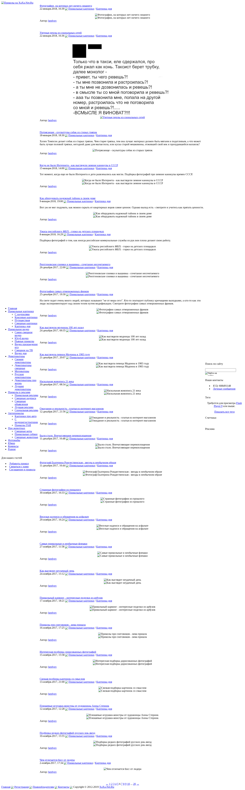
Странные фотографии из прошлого (60, 489)
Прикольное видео (18, 329)
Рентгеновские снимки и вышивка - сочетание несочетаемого (75, 264)
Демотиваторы (16, 356)
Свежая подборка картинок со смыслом (62, 678)
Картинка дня (22, 326)
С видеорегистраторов (26, 421)
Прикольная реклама (26, 395)
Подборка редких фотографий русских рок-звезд (67, 733)
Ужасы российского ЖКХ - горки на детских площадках (72, 231)
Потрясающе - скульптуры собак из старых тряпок (68, 132)
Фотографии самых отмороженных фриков (64, 291)
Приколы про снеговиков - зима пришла (63, 624)
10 (128, 784)
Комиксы (13, 446)
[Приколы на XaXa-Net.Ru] (17, 2)
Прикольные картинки (21, 311)
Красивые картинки (26, 317)
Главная (12, 308)
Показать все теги (224, 411)
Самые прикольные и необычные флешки (63, 543)
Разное (12, 449)
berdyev (52, 20)
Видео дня (20, 353)
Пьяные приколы (24, 341)
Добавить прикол (19, 463)
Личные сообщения (224, 388)
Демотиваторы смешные (23, 367)
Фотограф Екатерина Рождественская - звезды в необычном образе (78, 462)
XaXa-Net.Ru (106, 787)
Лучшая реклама (24, 407)
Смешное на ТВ (24, 350)
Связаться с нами (19, 466)
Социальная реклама (26, 410)
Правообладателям (43, 787)
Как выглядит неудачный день (57, 570)
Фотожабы (14, 440)
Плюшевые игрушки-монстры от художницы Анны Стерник (74, 705)
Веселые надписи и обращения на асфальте (64, 516)
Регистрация (21, 787)
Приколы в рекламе (19, 392)
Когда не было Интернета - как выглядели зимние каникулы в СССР (79, 165)
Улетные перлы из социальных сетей (61, 32)
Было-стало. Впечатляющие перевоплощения (65, 435)
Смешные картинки (26, 323)
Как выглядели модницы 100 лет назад (62, 327)
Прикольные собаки (26, 434)
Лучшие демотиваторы (23, 388)
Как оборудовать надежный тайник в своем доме (68, 198)
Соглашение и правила (22, 469)
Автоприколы (16, 413)
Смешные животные (26, 437)
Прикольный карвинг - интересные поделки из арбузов (71, 597)
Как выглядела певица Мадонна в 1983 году (65, 354)
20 (134, 784)
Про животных (16, 428)
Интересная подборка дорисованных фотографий (68, 651)
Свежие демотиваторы (23, 361)
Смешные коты (23, 431)
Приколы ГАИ (23, 425)
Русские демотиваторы (23, 376)
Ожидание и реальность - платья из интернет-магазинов (72, 408)
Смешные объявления (21, 403)
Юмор (11, 443)
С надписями (22, 314)
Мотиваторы (22, 371)
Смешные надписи (25, 398)
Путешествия (22, 320)
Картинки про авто (25, 416)
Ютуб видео (21, 338)
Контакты (63, 787)
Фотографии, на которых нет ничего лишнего (66, 5)
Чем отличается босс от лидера (57, 760)
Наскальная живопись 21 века (57, 381)
